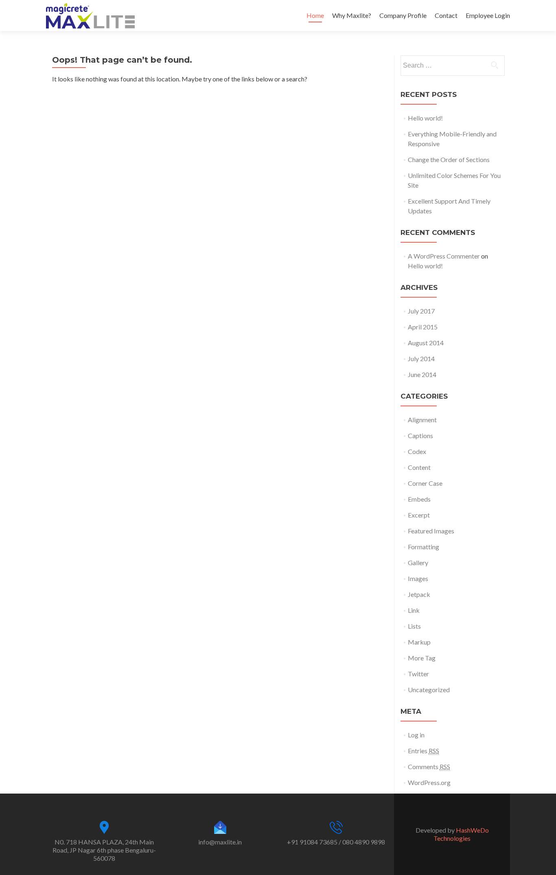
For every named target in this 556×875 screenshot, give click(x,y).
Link (414, 610)
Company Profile (403, 15)
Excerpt (419, 515)
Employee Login (488, 15)
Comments (429, 766)
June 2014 (422, 374)
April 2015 (423, 327)
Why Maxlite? (351, 15)
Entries (423, 750)
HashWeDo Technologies (461, 834)
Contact (446, 15)
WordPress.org (429, 782)
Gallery (418, 562)
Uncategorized (429, 689)
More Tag (422, 658)
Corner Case (425, 483)
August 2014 (426, 342)
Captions (420, 435)
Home (315, 15)
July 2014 (421, 358)
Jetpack (419, 594)
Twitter (418, 674)
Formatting (423, 546)
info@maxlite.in (220, 842)
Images (418, 578)
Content (419, 467)
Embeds (419, 499)
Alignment (422, 419)
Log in (416, 735)
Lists (414, 626)
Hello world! (425, 118)
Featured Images (431, 531)
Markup (419, 642)
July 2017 (421, 311)
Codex (417, 451)
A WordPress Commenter (444, 256)
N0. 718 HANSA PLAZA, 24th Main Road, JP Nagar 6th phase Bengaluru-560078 (104, 850)
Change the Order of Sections (449, 159)
